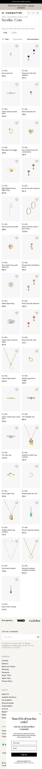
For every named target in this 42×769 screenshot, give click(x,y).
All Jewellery (12, 17)
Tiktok (4, 736)
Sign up (24, 754)
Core (26, 17)
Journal (5, 709)
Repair (4, 715)
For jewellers (7, 700)
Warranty (5, 669)
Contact (5, 661)
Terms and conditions (22, 761)
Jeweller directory (9, 697)
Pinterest (5, 734)
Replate (5, 712)
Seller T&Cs (6, 678)
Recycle (5, 718)
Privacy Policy (7, 681)
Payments (5, 672)
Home (4, 17)
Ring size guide (8, 703)
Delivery (5, 664)
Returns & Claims (8, 666)
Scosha (20, 17)
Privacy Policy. (17, 645)
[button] (16, 46)
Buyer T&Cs (6, 675)
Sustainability (7, 706)
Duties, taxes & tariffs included (21, 1)
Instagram (6, 731)
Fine (5, 33)
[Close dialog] (40, 714)
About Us (5, 694)
